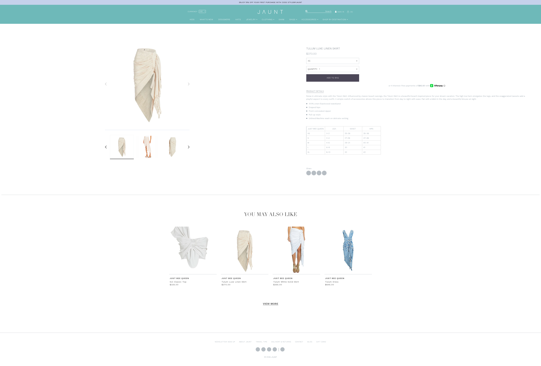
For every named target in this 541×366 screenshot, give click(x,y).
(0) (352, 12)
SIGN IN (340, 12)
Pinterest (275, 349)
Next (188, 147)
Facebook (263, 349)
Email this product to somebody (324, 173)
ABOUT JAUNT (245, 342)
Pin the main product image (319, 173)
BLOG (309, 342)
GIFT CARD (321, 342)
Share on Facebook (308, 173)
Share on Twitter (313, 173)
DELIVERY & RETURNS (281, 342)
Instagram (269, 349)
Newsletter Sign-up (225, 342)
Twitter (258, 349)
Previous (106, 147)
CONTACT (299, 342)
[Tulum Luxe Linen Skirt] (147, 84)
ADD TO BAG (333, 78)
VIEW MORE (270, 303)
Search (282, 349)
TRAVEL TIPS (261, 342)
